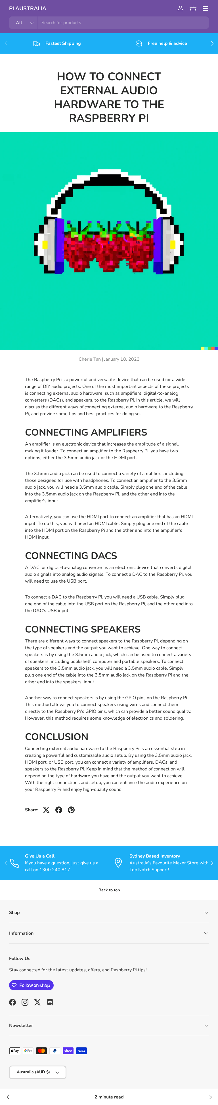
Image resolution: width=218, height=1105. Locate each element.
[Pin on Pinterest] (71, 810)
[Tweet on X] (46, 810)
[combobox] (109, 22)
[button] (193, 8)
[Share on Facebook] (59, 810)
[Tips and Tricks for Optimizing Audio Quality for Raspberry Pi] (210, 1097)
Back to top (109, 890)
